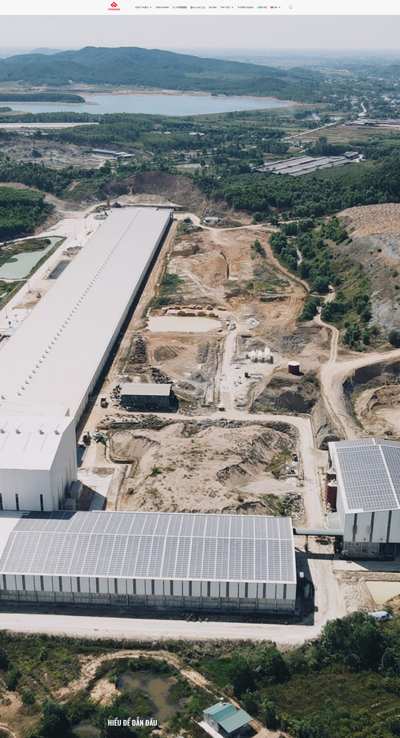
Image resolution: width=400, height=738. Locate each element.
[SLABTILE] (197, 7)
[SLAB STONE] (179, 7)
